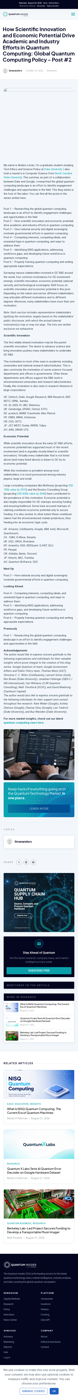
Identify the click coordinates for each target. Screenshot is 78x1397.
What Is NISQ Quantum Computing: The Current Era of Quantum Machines (44, 1005)
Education (22, 1104)
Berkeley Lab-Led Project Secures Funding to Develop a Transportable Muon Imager (43, 1034)
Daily (10, 1104)
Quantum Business (19, 1223)
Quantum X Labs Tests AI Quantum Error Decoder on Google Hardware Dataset (45, 1020)
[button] (19, 862)
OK (54, 1391)
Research (52, 70)
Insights (35, 1104)
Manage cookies (33, 1391)
